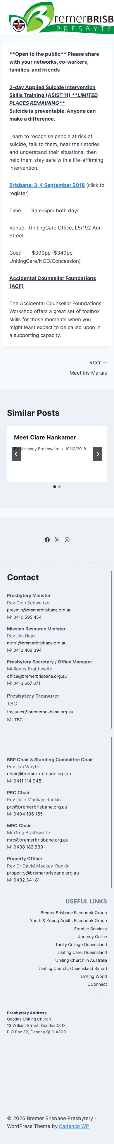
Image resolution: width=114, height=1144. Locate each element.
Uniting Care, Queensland (82, 952)
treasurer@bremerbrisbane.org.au (40, 711)
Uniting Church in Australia (81, 960)
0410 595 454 (27, 617)
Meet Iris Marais (88, 368)
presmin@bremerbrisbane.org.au (39, 609)
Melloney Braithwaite (39, 448)
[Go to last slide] (16, 454)
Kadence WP (74, 1126)
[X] (57, 540)
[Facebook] (47, 540)
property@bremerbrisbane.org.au (43, 873)
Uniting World (94, 976)
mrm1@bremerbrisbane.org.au (36, 642)
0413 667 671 (26, 683)
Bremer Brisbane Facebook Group (74, 912)
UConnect (97, 984)
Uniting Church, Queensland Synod (73, 968)
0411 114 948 (27, 781)
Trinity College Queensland (81, 944)
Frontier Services (90, 928)
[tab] (54, 486)
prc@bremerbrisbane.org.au (37, 807)
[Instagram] (67, 540)
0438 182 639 (28, 847)
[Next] (97, 454)
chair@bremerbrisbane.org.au (39, 773)
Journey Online (92, 936)
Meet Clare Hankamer (45, 437)
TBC (18, 719)
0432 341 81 (26, 880)
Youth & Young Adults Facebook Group (68, 920)
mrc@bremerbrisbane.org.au (37, 840)
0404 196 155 (28, 814)
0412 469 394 (27, 650)
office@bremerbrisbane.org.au (37, 676)
